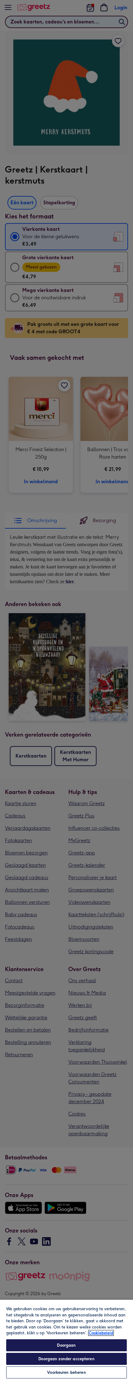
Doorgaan (66, 1345)
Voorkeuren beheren (66, 1372)
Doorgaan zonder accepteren (66, 1359)
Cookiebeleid (101, 1333)
